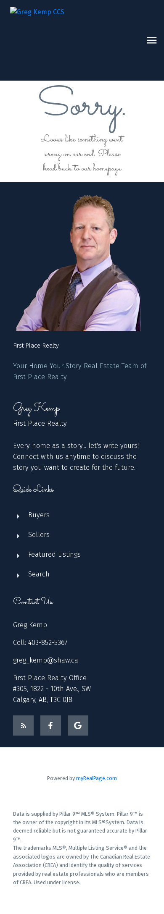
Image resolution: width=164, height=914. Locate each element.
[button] (23, 725)
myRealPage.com (96, 778)
